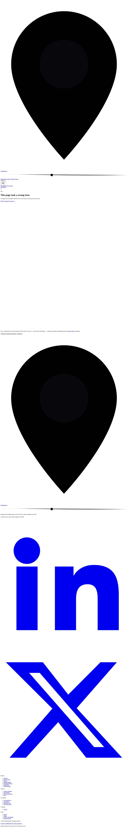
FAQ (7, 186)
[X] (64, 773)
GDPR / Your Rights (8, 817)
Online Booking (7, 782)
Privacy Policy (71, 331)
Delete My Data (7, 818)
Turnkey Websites (8, 791)
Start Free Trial (7, 803)
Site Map (19, 823)
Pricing (16, 179)
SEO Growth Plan (8, 794)
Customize (19, 333)
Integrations (3, 186)
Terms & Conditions (5, 823)
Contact (11, 186)
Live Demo (6, 801)
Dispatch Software (8, 783)
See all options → (8, 800)
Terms (5, 815)
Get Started (3, 187)
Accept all (3, 333)
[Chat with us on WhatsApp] (64, 328)
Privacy (5, 814)
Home (2, 179)
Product (3, 180)
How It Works (11, 179)
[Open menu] (1, 189)
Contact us (12, 201)
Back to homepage (5, 201)
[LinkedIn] (64, 645)
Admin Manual (7, 786)
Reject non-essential (11, 333)
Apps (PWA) (7, 792)
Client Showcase (7, 804)
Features (6, 179)
